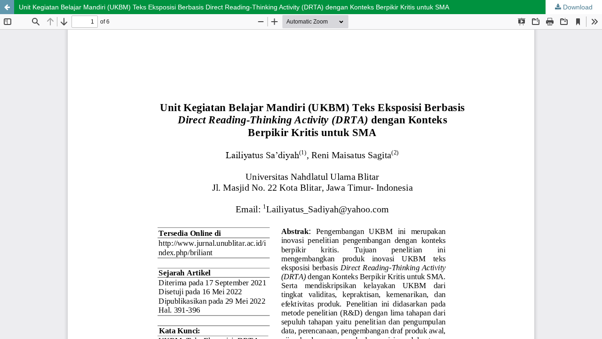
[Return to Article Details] (7, 7)
